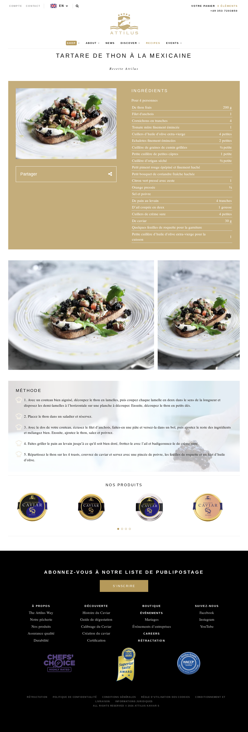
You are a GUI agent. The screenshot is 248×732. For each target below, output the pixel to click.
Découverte (96, 606)
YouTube (207, 626)
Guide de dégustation (96, 619)
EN (61, 6)
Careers (151, 633)
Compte (16, 6)
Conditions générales (119, 697)
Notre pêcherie (41, 619)
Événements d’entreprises (151, 626)
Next (234, 506)
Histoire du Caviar (96, 612)
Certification (96, 640)
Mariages (152, 619)
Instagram (206, 619)
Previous (13, 506)
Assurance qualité (41, 633)
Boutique (151, 606)
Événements (151, 613)
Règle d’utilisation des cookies (165, 697)
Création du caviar (96, 633)
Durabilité (41, 640)
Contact (33, 6)
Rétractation (151, 640)
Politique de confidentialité (75, 697)
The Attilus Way (41, 612)
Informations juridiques (134, 701)
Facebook (207, 612)
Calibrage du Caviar (96, 626)
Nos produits (41, 626)
